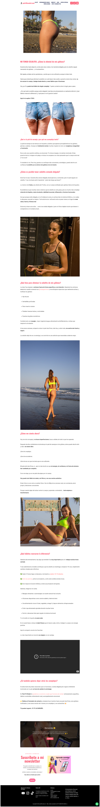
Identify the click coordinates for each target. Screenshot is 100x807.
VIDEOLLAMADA (47, 4)
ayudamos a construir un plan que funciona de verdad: (48, 694)
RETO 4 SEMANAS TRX (56, 4)
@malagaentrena (44, 289)
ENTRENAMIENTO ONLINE (44, 2)
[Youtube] (77, 3)
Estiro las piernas (27, 579)
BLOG (58, 2)
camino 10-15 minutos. (56, 574)
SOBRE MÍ (53, 2)
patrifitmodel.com (28, 3)
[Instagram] (71, 3)
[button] (97, 804)
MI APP (36, 2)
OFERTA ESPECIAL (64, 2)
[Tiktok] (74, 3)
